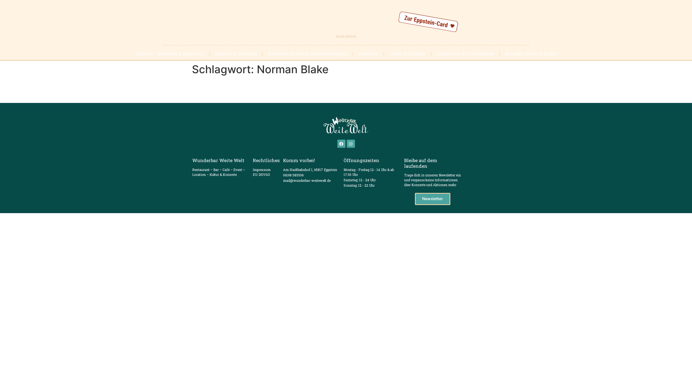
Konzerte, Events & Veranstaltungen (307, 53)
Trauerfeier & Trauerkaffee (465, 53)
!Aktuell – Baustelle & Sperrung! (169, 53)
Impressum (262, 169)
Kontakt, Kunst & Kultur (531, 53)
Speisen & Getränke (236, 53)
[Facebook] (341, 144)
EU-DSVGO (261, 174)
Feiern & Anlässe (407, 53)
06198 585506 (346, 36)
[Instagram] (351, 144)
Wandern (368, 53)
